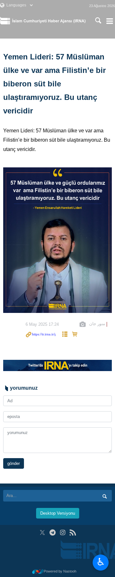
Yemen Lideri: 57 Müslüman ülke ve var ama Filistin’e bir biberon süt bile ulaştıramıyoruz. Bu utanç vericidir (54, 83)
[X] (42, 532)
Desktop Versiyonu (57, 513)
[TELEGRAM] (52, 532)
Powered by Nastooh (60, 571)
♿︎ (100, 562)
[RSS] (72, 532)
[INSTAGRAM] (62, 532)
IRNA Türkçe (49, 20)
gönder (13, 463)
